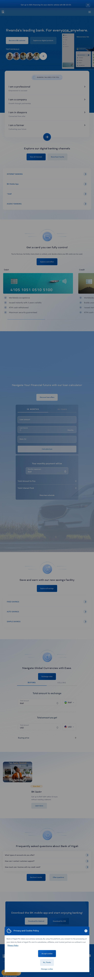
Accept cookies (47, 954)
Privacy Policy (13, 945)
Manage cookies (47, 969)
